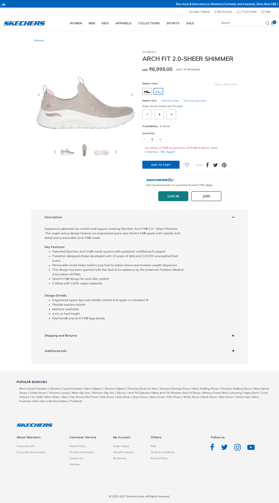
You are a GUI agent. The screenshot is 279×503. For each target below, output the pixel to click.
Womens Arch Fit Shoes (185, 392)
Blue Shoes (226, 397)
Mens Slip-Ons (81, 392)
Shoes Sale (243, 397)
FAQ (153, 446)
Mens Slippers (93, 388)
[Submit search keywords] (268, 23)
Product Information (81, 452)
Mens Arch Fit (160, 392)
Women (39, 40)
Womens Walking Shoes (236, 388)
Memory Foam (211, 392)
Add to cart (161, 165)
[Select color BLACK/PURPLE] (147, 91)
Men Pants (91, 397)
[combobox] (245, 23)
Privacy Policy (159, 458)
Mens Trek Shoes (72, 397)
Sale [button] (190, 23)
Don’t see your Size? (195, 100)
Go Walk (37, 397)
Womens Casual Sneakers (66, 388)
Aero (43, 401)
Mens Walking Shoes (205, 388)
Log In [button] (173, 196)
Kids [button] (105, 23)
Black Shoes (209, 397)
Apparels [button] (123, 23)
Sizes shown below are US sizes (162, 106)
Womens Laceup (59, 392)
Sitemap (74, 464)
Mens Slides (52, 397)
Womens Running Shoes (175, 388)
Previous (4, 4)
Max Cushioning (232, 392)
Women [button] (76, 23)
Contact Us (76, 458)
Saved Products (123, 452)
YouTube (252, 447)
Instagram (238, 447)
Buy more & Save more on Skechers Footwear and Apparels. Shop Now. (131, 4)
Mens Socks (157, 397)
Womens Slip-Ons (103, 392)
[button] (38, 95)
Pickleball (76, 401)
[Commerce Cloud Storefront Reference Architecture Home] (24, 23)
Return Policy (77, 446)
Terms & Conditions (163, 452)
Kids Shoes (107, 397)
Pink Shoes (174, 397)
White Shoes (191, 397)
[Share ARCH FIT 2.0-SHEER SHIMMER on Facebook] (209, 166)
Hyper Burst (251, 392)
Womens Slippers (115, 388)
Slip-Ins (121, 392)
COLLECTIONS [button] (149, 23)
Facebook (213, 447)
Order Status (121, 446)
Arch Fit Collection (139, 392)
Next (275, 4)
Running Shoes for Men (142, 388)
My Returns (120, 458)
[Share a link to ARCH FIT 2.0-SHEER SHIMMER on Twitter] (217, 166)
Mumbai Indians (58, 401)
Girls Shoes (124, 397)
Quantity (148, 133)
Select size (149, 100)
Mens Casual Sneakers (33, 388)
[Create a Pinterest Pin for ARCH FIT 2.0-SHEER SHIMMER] (226, 166)
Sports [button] (173, 23)
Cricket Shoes (38, 392)
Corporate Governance (31, 452)
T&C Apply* (186, 4)
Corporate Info (26, 446)
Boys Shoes (140, 397)
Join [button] (206, 196)
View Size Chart (170, 100)
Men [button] (92, 23)
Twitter (225, 447)
